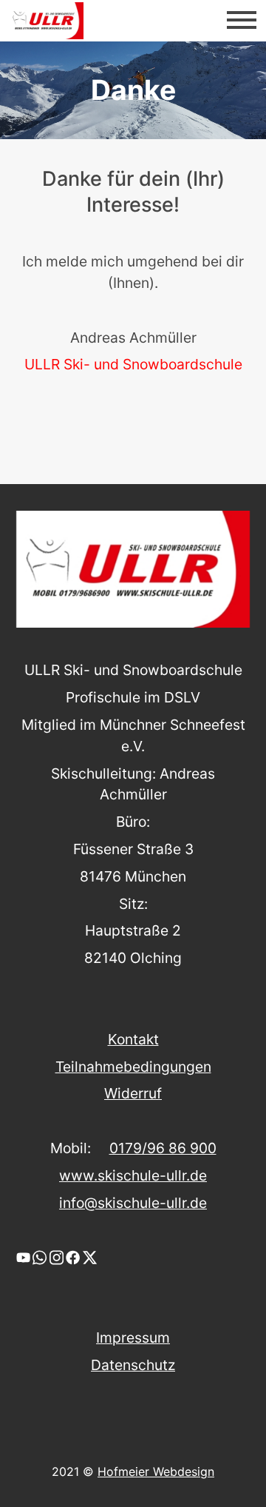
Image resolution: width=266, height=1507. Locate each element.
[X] (90, 1256)
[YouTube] (23, 1256)
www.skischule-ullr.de (133, 1175)
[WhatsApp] (40, 1256)
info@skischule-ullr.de (133, 1203)
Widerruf (133, 1093)
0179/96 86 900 (162, 1148)
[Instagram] (57, 1256)
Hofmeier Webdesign (156, 1471)
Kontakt (133, 1039)
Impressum (133, 1337)
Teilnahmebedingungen (133, 1066)
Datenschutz (133, 1365)
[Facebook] (73, 1256)
